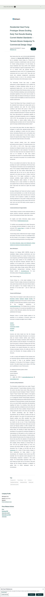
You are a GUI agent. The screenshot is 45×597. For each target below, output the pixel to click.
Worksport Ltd (13, 49)
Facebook (22, 298)
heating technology (23, 482)
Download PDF (5, 511)
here (20, 230)
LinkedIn (26, 298)
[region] (22, 592)
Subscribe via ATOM (6, 514)
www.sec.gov (13, 450)
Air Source (29, 480)
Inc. (25, 480)
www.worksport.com (14, 379)
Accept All (32, 594)
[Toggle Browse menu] (40, 6)
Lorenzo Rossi (20, 228)
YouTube (31, 298)
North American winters (14, 484)
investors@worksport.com (27, 377)
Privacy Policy (4, 592)
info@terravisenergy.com (23, 220)
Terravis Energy (20, 480)
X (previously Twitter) (14, 326)
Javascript (4, 516)
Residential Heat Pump (14, 482)
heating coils (31, 482)
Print (3, 509)
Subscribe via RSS (6, 513)
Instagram (12, 300)
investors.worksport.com (15, 306)
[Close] (43, 589)
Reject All (39, 594)
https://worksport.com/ (7, 501)
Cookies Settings (5, 594)
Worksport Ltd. (13, 480)
